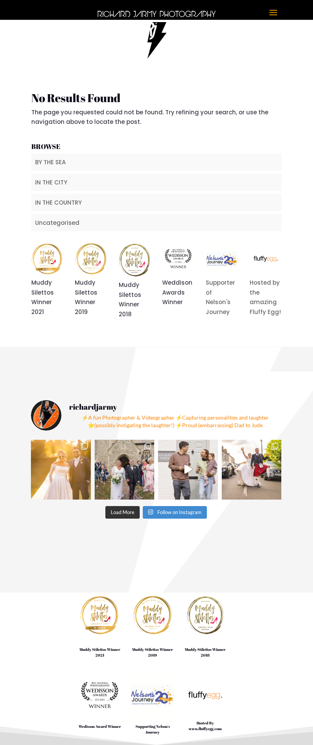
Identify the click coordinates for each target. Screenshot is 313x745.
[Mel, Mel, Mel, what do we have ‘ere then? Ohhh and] (125, 470)
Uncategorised (57, 223)
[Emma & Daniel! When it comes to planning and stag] (252, 470)
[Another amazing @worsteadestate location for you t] (188, 470)
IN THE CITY (51, 182)
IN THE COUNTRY (58, 203)
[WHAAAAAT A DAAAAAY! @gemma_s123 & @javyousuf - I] (61, 470)
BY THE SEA (50, 162)
